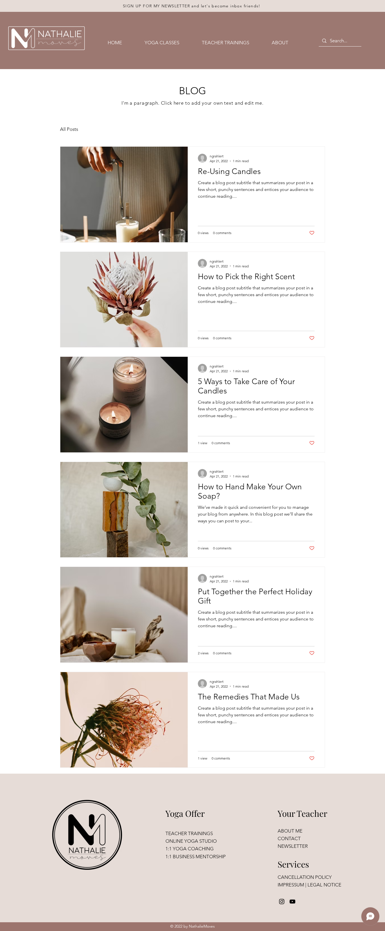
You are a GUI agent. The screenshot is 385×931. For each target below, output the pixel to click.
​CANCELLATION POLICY (305, 877)
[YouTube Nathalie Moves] (292, 901)
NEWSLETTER (293, 846)
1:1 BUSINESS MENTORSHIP (195, 856)
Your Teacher (302, 813)
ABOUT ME (290, 831)
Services (293, 864)
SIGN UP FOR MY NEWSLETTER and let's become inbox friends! (191, 5)
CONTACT (290, 838)
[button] (169, 42)
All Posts (69, 129)
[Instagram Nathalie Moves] (281, 901)
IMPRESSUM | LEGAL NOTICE (309, 885)
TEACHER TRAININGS (189, 833)
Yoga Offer (185, 813)
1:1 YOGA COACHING (189, 848)
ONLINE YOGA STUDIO (191, 841)
